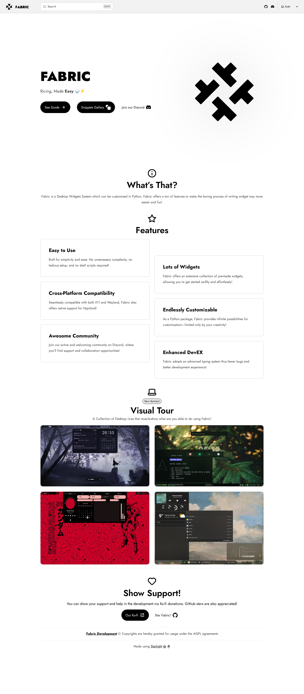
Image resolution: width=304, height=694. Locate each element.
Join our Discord (133, 107)
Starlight (156, 646)
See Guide (52, 107)
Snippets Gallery (92, 107)
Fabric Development (101, 633)
